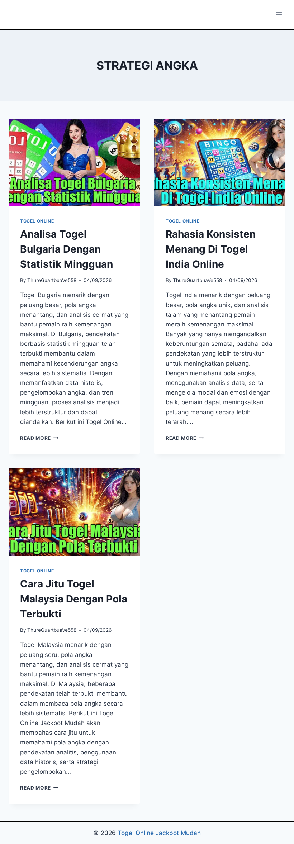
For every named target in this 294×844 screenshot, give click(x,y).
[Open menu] (278, 14)
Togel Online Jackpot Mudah (159, 832)
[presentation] (74, 162)
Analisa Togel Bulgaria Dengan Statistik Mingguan (66, 249)
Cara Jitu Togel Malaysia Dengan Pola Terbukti (73, 599)
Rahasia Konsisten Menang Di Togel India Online (211, 249)
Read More (39, 438)
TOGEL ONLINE (37, 221)
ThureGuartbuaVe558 (51, 280)
